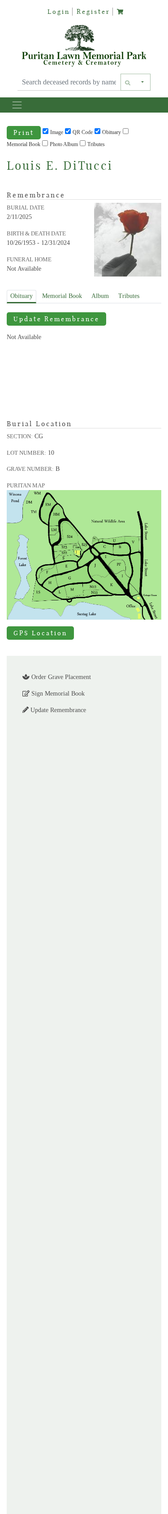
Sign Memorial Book (57, 693)
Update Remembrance (56, 319)
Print (23, 133)
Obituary (111, 132)
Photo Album (64, 144)
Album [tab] (100, 296)
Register (93, 12)
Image (56, 132)
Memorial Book (23, 144)
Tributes (96, 144)
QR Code (83, 132)
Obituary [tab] (21, 296)
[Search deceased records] (128, 82)
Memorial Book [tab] (62, 296)
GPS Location (40, 633)
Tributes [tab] (128, 296)
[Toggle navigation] (16, 104)
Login (58, 12)
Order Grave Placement (60, 677)
